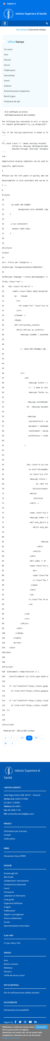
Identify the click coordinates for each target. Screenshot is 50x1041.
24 (30, 737)
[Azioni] (4, 3)
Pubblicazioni (9, 70)
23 (23, 737)
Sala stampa (21, 29)
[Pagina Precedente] (5, 738)
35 (6, 743)
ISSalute (7, 85)
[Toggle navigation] (5, 23)
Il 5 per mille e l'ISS (12, 943)
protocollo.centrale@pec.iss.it (21, 813)
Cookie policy (9, 838)
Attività (7, 59)
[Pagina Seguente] (12, 743)
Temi (6, 54)
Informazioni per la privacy (15, 831)
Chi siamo (8, 49)
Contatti (7, 834)
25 (37, 737)
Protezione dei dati (12, 101)
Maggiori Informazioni (11, 1038)
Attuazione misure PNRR (15, 856)
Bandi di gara (9, 96)
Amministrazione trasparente (17, 91)
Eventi (7, 80)
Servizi (7, 65)
